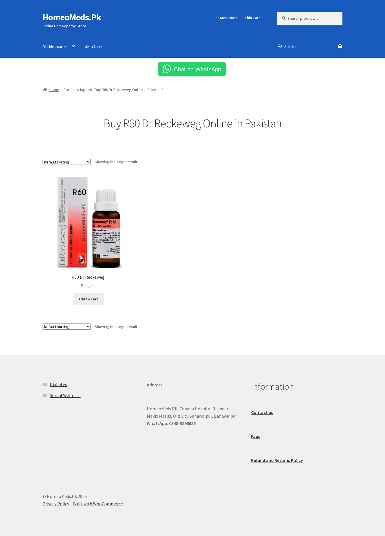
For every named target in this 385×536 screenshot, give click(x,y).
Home (54, 89)
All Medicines (226, 17)
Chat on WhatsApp (197, 69)
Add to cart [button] (88, 299)
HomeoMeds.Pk (72, 17)
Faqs (255, 436)
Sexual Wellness (65, 395)
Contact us (262, 412)
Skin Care (253, 17)
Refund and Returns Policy (277, 460)
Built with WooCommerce (98, 503)
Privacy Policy (56, 503)
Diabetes (58, 384)
